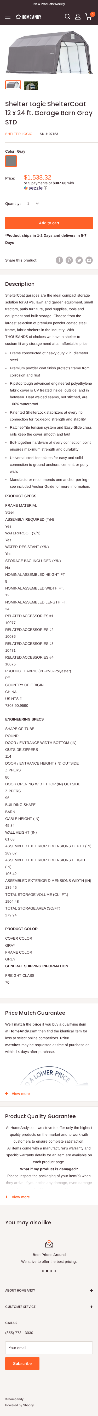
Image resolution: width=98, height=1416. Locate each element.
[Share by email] (89, 260)
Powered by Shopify (19, 1405)
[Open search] (68, 17)
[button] (58, 185)
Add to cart (49, 223)
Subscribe (22, 1363)
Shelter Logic (18, 134)
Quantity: (13, 203)
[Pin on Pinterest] (69, 260)
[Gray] (11, 161)
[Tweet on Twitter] (79, 260)
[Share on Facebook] (59, 260)
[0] (88, 16)
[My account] (77, 17)
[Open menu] (7, 17)
